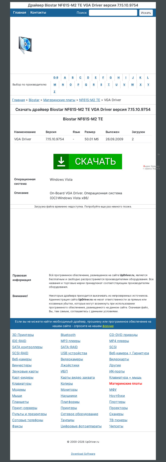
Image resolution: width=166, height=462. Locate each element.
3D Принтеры (23, 335)
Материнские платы (59, 100)
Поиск (82, 13)
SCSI (113, 347)
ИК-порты (117, 371)
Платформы (70, 402)
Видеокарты (119, 359)
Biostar (34, 100)
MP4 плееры (119, 341)
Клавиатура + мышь (125, 377)
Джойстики (70, 365)
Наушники (69, 396)
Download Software (83, 453)
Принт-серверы (24, 408)
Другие (115, 365)
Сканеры (116, 414)
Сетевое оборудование (79, 414)
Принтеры (69, 408)
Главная (19, 12)
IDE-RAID (19, 341)
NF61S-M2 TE (89, 100)
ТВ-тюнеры (118, 420)
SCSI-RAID (20, 353)
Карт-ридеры (22, 377)
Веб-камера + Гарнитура (129, 353)
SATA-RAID (69, 347)
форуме (108, 326)
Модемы (19, 390)
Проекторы (118, 408)
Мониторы (69, 390)
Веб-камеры (22, 359)
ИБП (64, 371)
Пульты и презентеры (29, 414)
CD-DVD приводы (123, 335)
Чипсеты (116, 426)
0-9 (55, 77)
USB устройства (74, 353)
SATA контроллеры (27, 347)
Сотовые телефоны (27, 420)
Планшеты (20, 402)
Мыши (17, 396)
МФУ (113, 390)
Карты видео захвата (78, 377)
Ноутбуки (117, 396)
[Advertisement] (96, 45)
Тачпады (67, 420)
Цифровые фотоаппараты (81, 426)
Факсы (17, 426)
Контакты (38, 12)
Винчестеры (22, 365)
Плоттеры (117, 402)
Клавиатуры (21, 383)
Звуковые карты (25, 371)
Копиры (67, 383)
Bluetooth (68, 335)
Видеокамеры (72, 359)
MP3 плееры (70, 341)
